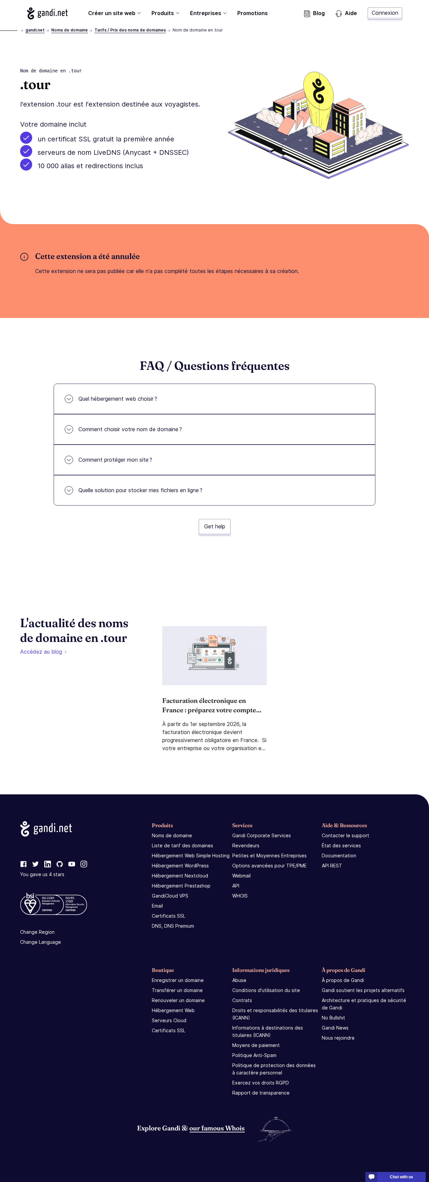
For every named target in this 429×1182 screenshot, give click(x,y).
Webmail (241, 875)
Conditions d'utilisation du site (266, 990)
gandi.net (35, 29)
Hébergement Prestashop (181, 886)
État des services (341, 845)
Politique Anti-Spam (254, 1055)
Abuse (239, 980)
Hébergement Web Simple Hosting (191, 855)
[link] (23, 864)
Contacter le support (345, 835)
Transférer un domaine (177, 990)
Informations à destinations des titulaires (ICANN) (267, 1031)
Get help (214, 526)
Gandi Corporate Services (261, 835)
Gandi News (335, 1028)
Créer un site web (111, 13)
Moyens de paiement (256, 1045)
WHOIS (240, 896)
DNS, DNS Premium (173, 926)
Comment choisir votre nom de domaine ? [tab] (130, 429)
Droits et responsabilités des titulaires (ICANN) (275, 1014)
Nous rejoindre (338, 1038)
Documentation (339, 855)
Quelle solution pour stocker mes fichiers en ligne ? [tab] (140, 490)
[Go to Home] (47, 13)
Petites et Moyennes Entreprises (269, 855)
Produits (162, 13)
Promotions (252, 13)
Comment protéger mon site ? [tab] (115, 459)
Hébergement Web (173, 1010)
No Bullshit (333, 1018)
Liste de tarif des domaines (182, 845)
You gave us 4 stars (42, 874)
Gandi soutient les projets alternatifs (363, 990)
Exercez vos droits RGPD (260, 1083)
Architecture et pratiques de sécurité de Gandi (364, 1003)
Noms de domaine (69, 29)
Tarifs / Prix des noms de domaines (130, 29)
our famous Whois (217, 1128)
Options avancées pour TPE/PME (269, 865)
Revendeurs (245, 845)
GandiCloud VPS (170, 896)
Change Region (37, 932)
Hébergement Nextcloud (180, 875)
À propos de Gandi (343, 980)
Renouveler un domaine (178, 1000)
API (235, 886)
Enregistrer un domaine (178, 980)
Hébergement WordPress (180, 865)
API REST (332, 865)
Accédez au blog (41, 651)
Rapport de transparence (261, 1093)
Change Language (40, 942)
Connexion (385, 12)
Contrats (242, 1000)
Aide (351, 13)
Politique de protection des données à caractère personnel (274, 1068)
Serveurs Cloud (169, 1020)
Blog (319, 13)
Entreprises (205, 13)
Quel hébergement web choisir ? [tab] (117, 398)
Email (157, 906)
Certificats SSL (168, 916)
